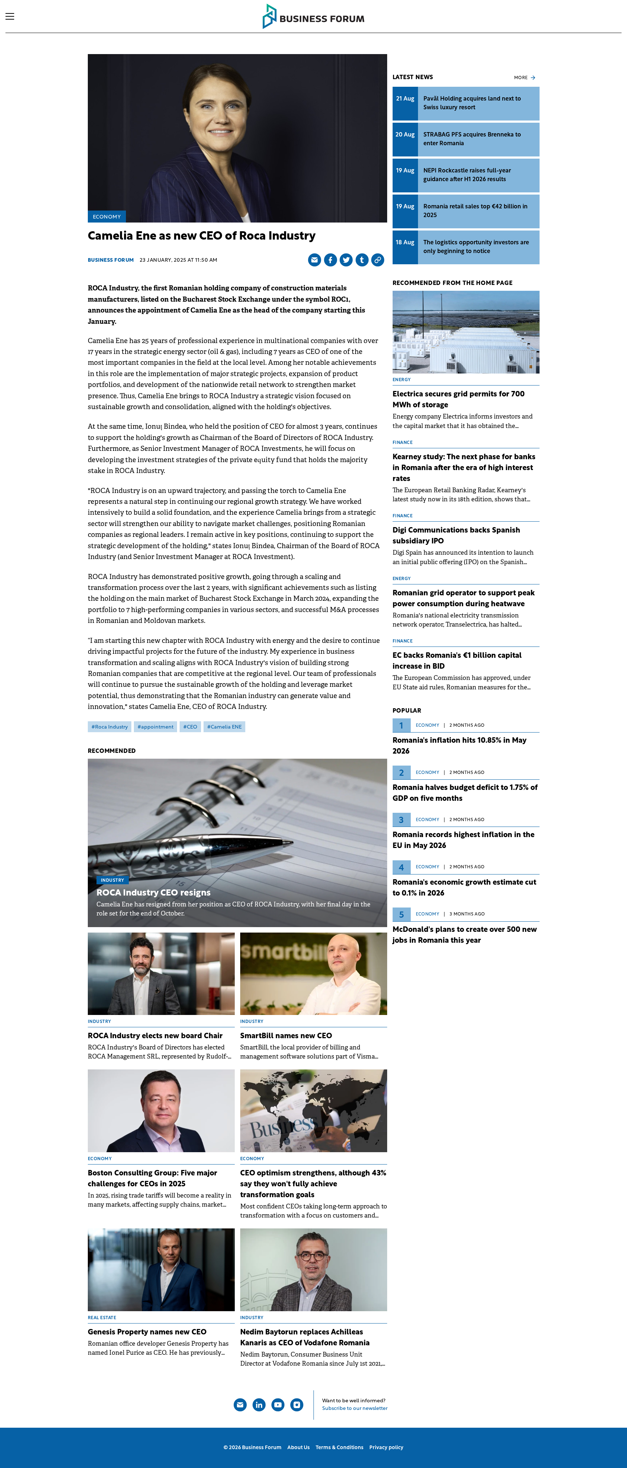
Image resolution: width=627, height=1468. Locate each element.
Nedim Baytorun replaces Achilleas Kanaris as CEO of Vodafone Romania (305, 1338)
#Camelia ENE (224, 727)
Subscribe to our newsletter (355, 1408)
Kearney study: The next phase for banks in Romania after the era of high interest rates (464, 468)
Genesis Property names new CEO (147, 1332)
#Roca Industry (109, 727)
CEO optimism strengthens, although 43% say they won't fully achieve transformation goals (313, 1184)
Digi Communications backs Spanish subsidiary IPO (456, 536)
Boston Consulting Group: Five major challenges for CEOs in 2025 (152, 1179)
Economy (107, 217)
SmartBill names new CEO (286, 1036)
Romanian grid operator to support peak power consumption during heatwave (464, 599)
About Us (298, 1448)
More (521, 78)
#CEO (190, 727)
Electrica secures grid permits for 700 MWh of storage (459, 400)
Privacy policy (386, 1448)
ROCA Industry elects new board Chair (155, 1036)
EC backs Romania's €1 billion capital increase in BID (457, 661)
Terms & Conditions (340, 1448)
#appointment (155, 727)
